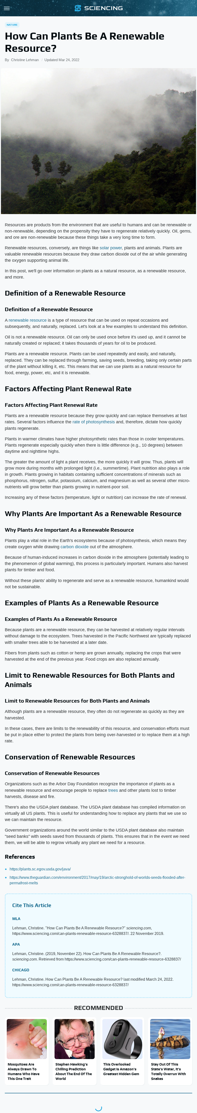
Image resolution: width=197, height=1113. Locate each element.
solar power (111, 247)
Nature (12, 24)
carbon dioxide (75, 546)
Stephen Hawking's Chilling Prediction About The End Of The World (73, 1071)
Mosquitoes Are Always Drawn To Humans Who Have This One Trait (23, 1071)
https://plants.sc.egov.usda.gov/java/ (40, 869)
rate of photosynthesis (94, 422)
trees (113, 790)
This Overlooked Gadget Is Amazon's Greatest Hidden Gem (121, 1069)
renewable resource (28, 320)
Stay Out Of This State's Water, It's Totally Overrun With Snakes (168, 1071)
